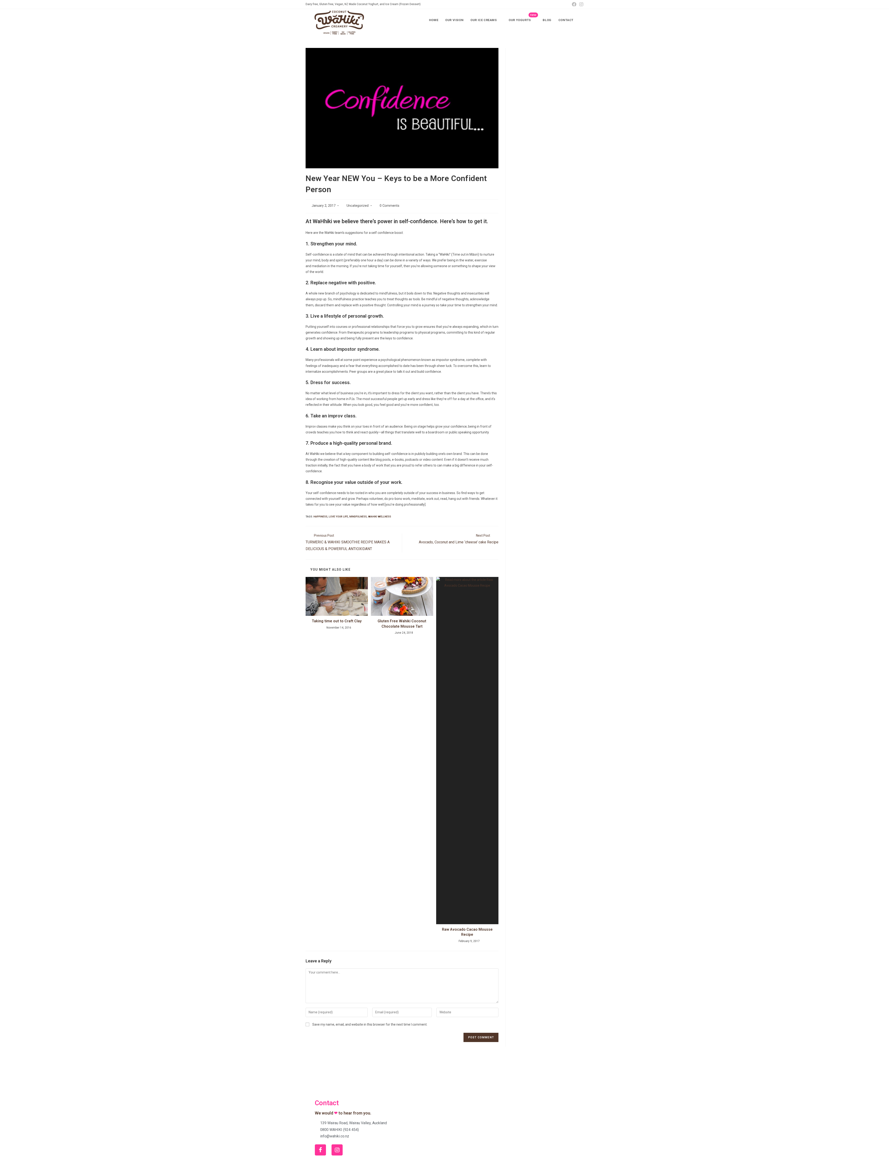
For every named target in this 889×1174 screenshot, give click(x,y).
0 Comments (389, 206)
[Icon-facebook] (320, 1149)
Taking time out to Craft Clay (337, 621)
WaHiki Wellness (379, 516)
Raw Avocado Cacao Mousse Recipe (467, 932)
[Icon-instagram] (337, 1149)
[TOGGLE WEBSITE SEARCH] (582, 20)
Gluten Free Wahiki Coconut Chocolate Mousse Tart (402, 623)
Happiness (320, 516)
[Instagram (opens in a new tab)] (580, 4)
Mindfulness (358, 516)
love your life (338, 516)
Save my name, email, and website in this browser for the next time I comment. (369, 1024)
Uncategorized (358, 206)
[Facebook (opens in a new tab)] (574, 4)
